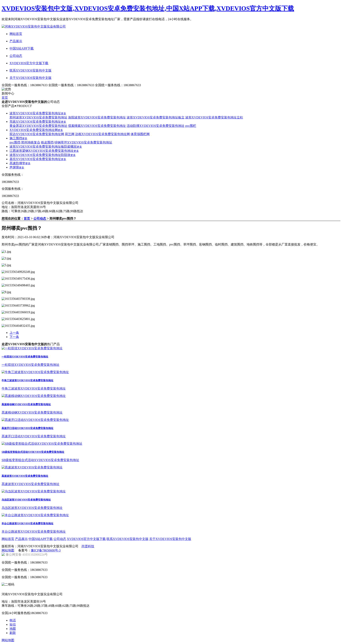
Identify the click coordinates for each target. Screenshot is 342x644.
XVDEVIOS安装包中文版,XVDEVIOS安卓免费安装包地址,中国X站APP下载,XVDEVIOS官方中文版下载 (148, 8)
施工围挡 (18, 138)
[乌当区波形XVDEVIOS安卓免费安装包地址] (34, 491)
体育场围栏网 (140, 134)
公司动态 (39, 218)
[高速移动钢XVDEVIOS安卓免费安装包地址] (34, 395)
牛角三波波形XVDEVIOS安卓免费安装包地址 (27, 380)
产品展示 (21, 539)
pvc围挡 (15, 142)
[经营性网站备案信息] (35, 589)
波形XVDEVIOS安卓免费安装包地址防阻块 (43, 155)
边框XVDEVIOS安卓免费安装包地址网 (102, 134)
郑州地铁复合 (30, 142)
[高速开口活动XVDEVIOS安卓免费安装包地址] (35, 419)
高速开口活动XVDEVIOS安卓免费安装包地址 (27, 428)
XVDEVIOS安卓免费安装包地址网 (36, 130)
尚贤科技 (88, 546)
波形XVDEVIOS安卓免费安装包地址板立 (155, 117)
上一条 (14, 332)
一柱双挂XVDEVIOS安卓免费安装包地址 (25, 356)
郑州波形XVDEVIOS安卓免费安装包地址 (38, 117)
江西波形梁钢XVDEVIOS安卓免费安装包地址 (44, 150)
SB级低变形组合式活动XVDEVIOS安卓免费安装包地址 (33, 451)
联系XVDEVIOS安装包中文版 (127, 539)
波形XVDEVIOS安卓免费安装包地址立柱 (214, 117)
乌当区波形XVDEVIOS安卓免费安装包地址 (26, 499)
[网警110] (125, 589)
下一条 (14, 336)
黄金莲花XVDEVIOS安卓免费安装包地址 (38, 125)
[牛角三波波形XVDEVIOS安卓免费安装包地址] (35, 372)
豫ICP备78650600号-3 (46, 550)
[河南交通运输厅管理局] (103, 589)
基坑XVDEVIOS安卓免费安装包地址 (38, 159)
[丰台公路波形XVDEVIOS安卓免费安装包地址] (35, 515)
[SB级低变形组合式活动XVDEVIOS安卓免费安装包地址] (42, 443)
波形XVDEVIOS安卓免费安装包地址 (38, 113)
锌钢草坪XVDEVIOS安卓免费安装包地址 (83, 142)
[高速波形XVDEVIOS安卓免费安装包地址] (32, 467)
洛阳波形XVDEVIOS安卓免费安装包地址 (97, 117)
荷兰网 (69, 134)
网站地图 (8, 550)
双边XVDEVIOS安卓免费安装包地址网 (37, 134)
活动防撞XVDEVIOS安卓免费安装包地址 (155, 125)
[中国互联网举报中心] (12, 589)
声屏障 (17, 167)
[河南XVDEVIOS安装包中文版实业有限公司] (34, 26)
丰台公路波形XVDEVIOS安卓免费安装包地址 (27, 523)
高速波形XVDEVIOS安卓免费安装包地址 (25, 475)
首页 (5, 97)
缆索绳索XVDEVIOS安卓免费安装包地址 (97, 125)
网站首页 (8, 539)
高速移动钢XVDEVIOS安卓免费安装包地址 (26, 404)
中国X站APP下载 (40, 539)
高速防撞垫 (20, 163)
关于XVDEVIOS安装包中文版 (170, 539)
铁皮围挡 (47, 142)
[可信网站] (57, 589)
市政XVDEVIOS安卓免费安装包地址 (38, 121)
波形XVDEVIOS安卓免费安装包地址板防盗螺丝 (46, 146)
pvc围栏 (190, 125)
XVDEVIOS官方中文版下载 (86, 539)
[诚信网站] (80, 589)
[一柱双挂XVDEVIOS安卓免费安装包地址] (32, 348)
